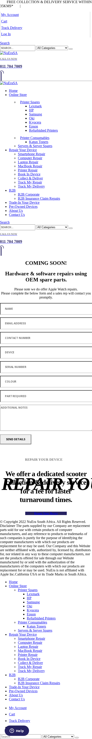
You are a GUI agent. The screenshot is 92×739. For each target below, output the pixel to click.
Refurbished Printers (43, 130)
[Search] (71, 49)
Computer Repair (30, 158)
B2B (12, 190)
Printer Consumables (34, 138)
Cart (4, 21)
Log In (6, 34)
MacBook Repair (30, 166)
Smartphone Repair (31, 154)
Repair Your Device (23, 150)
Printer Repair (28, 170)
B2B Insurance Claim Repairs (39, 198)
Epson (33, 126)
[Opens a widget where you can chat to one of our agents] (16, 731)
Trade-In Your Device (24, 202)
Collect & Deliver (30, 178)
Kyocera (35, 122)
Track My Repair (30, 182)
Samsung (35, 114)
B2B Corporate (29, 194)
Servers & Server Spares (35, 146)
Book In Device (29, 174)
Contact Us (17, 215)
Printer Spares (30, 102)
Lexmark (35, 106)
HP (31, 110)
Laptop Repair (28, 162)
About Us (16, 210)
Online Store (18, 95)
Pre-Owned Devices (23, 206)
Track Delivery (11, 28)
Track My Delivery (31, 186)
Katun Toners (38, 142)
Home (13, 91)
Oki (31, 118)
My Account (10, 15)
